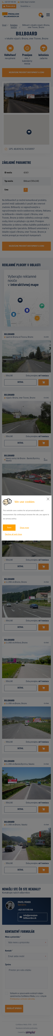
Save (9, 527)
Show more (24, 528)
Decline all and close (13, 534)
